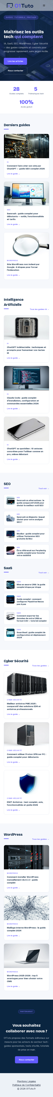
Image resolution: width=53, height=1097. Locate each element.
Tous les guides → (40, 666)
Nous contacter (15, 70)
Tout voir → (43, 488)
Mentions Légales (26, 1081)
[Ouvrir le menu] (43, 5)
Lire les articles (15, 61)
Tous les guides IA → (39, 309)
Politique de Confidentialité (26, 1085)
